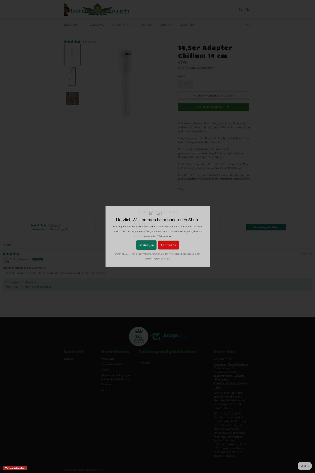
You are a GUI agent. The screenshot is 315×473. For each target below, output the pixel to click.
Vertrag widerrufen (15, 468)
